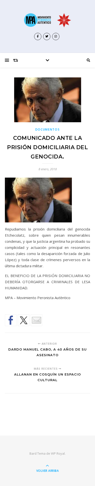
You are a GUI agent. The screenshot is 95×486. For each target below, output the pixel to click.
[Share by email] (36, 320)
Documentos (47, 129)
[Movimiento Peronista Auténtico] (47, 20)
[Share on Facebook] (11, 320)
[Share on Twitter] (23, 320)
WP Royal (58, 453)
